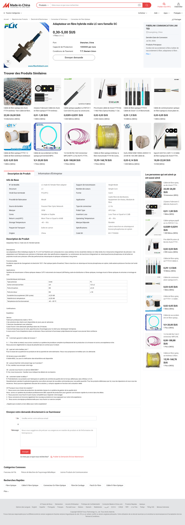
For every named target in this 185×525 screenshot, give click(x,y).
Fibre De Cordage (77, 485)
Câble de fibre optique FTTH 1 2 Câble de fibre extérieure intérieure (171, 297)
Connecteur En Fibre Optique (55, 485)
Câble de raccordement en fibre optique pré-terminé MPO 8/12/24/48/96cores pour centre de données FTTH (171, 316)
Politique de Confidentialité (90, 504)
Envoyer (25, 452)
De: (17, 418)
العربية (106, 507)
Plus (147, 54)
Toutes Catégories (13, 13)
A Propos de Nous (46, 504)
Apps (166, 13)
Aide (155, 13)
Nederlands (98, 507)
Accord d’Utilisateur (72, 504)
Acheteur (141, 13)
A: (18, 424)
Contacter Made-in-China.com (112, 504)
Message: (15, 430)
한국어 (113, 507)
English (34, 507)
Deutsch (88, 507)
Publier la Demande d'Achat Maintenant (67, 456)
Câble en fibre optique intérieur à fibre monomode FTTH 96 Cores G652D (170, 354)
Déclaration (59, 504)
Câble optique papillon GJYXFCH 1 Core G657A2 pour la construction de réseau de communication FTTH (171, 221)
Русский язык (70, 507)
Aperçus (142, 504)
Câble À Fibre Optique (30, 485)
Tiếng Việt (150, 507)
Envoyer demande (74, 57)
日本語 (120, 507)
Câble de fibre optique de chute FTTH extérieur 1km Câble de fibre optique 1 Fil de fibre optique (171, 183)
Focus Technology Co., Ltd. (91, 512)
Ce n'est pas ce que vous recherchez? (34, 456)
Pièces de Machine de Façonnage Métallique (38, 472)
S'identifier (178, 6)
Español (42, 507)
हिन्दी (127, 507)
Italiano (80, 507)
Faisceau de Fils (10, 472)
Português (51, 507)
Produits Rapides (131, 504)
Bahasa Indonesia (163, 507)
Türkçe (142, 507)
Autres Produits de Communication (74, 472)
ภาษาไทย (134, 507)
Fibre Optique (11, 485)
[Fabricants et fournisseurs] (16, 5)
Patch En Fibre (95, 485)
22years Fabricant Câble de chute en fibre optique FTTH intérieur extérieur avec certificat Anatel (171, 202)
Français (60, 507)
